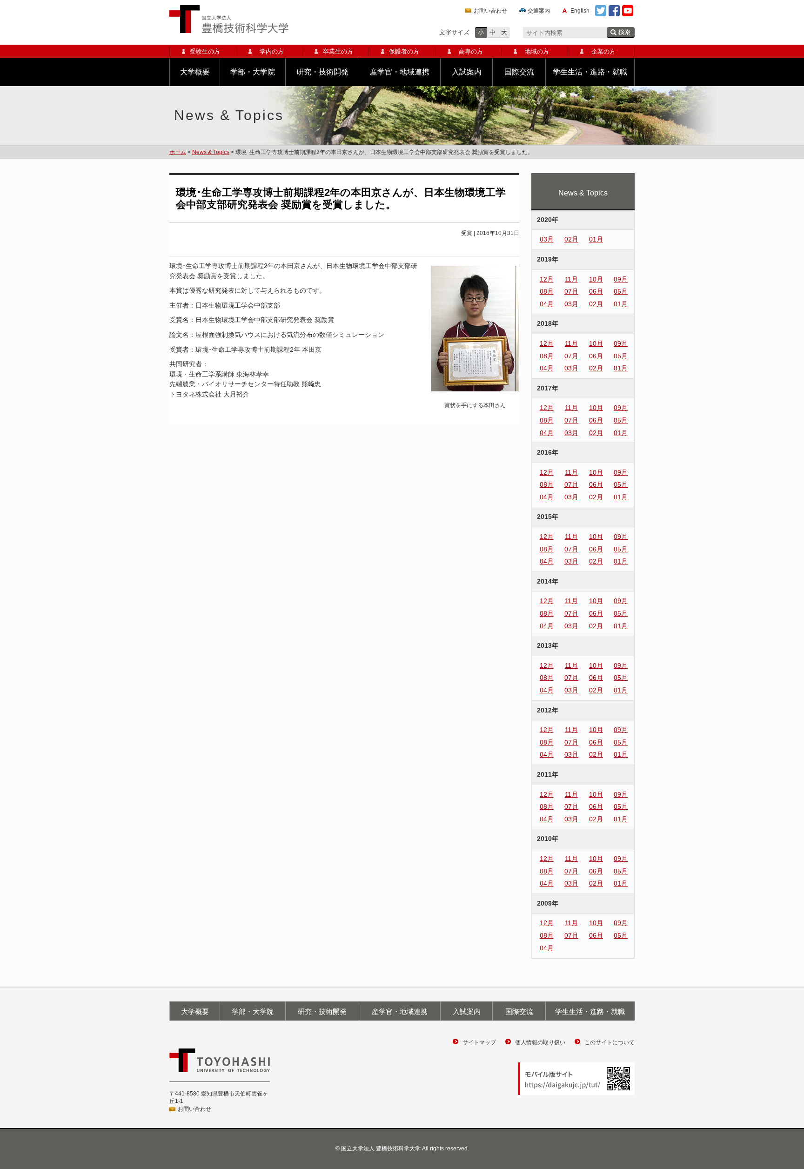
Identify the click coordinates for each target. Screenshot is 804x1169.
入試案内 (467, 72)
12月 (547, 279)
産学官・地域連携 (399, 72)
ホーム (177, 152)
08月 (547, 291)
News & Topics (210, 152)
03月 (547, 239)
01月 (596, 239)
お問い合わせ (490, 10)
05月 (621, 291)
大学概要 (195, 72)
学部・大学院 (252, 72)
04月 (547, 304)
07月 (571, 291)
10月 (596, 279)
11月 (571, 279)
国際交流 (519, 72)
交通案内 (539, 10)
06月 (596, 291)
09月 (621, 279)
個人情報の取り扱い (540, 1042)
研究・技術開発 (322, 72)
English (580, 10)
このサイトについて (609, 1042)
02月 (571, 239)
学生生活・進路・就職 (590, 72)
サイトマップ (479, 1042)
